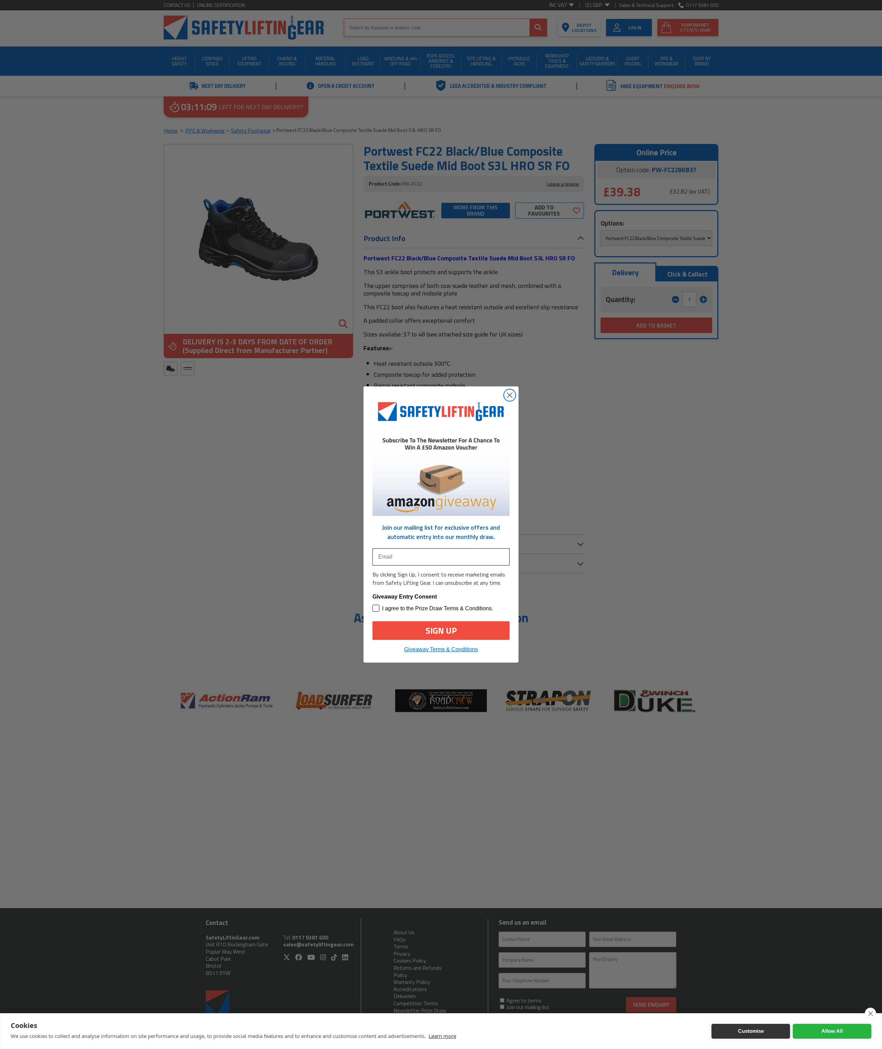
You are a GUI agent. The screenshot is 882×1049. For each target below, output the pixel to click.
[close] (870, 1013)
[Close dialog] (510, 395)
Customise (751, 1031)
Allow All (832, 1031)
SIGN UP (441, 630)
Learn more (442, 1035)
